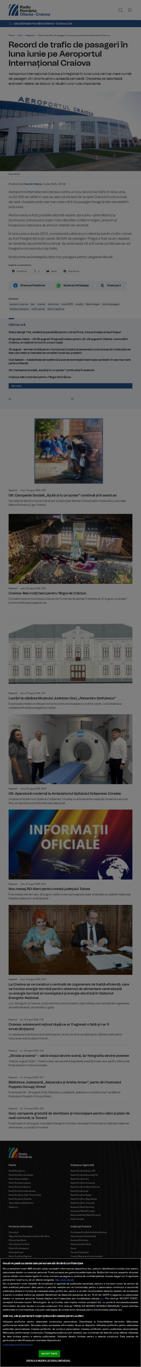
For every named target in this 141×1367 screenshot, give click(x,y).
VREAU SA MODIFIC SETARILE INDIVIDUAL (48, 1361)
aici (102, 1299)
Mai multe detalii (64, 1280)
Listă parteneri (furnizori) (17, 1345)
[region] (70, 1312)
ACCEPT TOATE (49, 1354)
